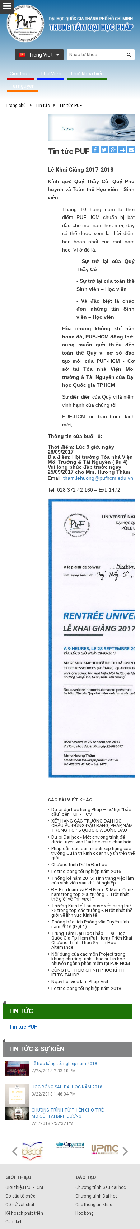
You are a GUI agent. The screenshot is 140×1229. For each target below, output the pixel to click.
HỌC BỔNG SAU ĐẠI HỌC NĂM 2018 (67, 1086)
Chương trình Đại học (96, 1196)
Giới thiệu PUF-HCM (24, 1187)
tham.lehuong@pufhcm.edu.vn (98, 478)
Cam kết (13, 1221)
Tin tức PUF (70, 105)
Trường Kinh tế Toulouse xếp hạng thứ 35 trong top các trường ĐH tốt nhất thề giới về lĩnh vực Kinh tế (91, 910)
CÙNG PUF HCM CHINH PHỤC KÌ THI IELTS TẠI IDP (88, 972)
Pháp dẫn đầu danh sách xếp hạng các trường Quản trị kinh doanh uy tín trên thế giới (93, 853)
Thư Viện (50, 74)
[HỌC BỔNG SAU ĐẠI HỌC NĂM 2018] (17, 1095)
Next (125, 1151)
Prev (14, 1151)
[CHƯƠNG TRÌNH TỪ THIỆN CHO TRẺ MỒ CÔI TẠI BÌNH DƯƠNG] (17, 1113)
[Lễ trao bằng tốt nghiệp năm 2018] (17, 1068)
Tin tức (42, 105)
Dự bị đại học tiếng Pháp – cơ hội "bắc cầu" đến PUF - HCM (91, 812)
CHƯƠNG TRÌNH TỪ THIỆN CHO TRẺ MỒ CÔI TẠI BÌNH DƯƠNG (68, 1113)
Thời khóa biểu (87, 74)
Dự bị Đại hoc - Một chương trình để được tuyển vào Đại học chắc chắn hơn (91, 839)
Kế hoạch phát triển (24, 1213)
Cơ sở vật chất (19, 1204)
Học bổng (84, 1213)
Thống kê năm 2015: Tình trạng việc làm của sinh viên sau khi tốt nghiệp (92, 881)
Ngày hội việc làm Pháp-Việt (79, 981)
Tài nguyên (22, 86)
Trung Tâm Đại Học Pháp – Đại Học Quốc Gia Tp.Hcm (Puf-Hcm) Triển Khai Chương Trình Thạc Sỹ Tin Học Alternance (91, 940)
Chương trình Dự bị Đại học (79, 864)
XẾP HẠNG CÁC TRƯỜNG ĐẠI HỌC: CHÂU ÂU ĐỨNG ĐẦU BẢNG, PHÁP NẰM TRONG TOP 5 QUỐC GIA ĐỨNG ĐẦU (92, 825)
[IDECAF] (35, 1151)
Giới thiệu (21, 74)
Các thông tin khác (93, 1204)
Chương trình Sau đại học (100, 1187)
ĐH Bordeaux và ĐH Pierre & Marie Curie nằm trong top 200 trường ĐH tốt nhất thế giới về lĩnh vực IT (92, 894)
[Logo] (70, 24)
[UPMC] (104, 1149)
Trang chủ (15, 105)
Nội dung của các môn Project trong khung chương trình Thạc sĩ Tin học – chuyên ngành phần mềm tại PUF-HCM (90, 958)
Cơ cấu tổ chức (20, 1196)
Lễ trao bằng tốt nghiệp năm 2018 (86, 988)
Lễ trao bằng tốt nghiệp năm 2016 (86, 871)
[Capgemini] (70, 1145)
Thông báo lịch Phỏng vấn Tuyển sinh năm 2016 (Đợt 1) (90, 924)
